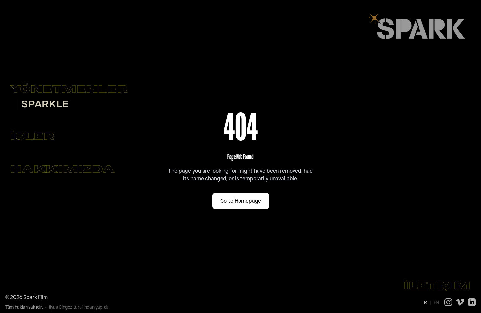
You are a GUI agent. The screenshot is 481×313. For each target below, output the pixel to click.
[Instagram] (448, 302)
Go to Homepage (240, 201)
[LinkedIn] (472, 302)
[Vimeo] (460, 302)
